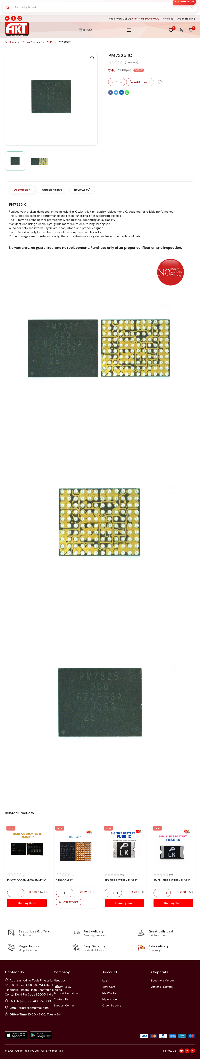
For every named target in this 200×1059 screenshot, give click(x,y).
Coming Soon (27, 903)
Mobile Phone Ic (31, 42)
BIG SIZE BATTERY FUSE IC (121, 880)
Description (22, 189)
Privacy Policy (62, 987)
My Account (110, 999)
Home (12, 42)
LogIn (105, 980)
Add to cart (142, 82)
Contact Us (61, 999)
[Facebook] (111, 94)
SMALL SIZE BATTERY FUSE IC (172, 880)
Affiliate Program (162, 987)
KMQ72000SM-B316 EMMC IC (26, 880)
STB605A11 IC (64, 880)
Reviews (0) (82, 189)
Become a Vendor (162, 980)
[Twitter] (116, 94)
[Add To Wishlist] (160, 82)
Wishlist (168, 18)
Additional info (52, 189)
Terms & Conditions (66, 993)
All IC (50, 42)
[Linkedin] (122, 94)
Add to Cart (70, 901)
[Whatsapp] (127, 94)
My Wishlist (109, 993)
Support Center (64, 1005)
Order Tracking (186, 18)
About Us (60, 980)
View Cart (108, 987)
